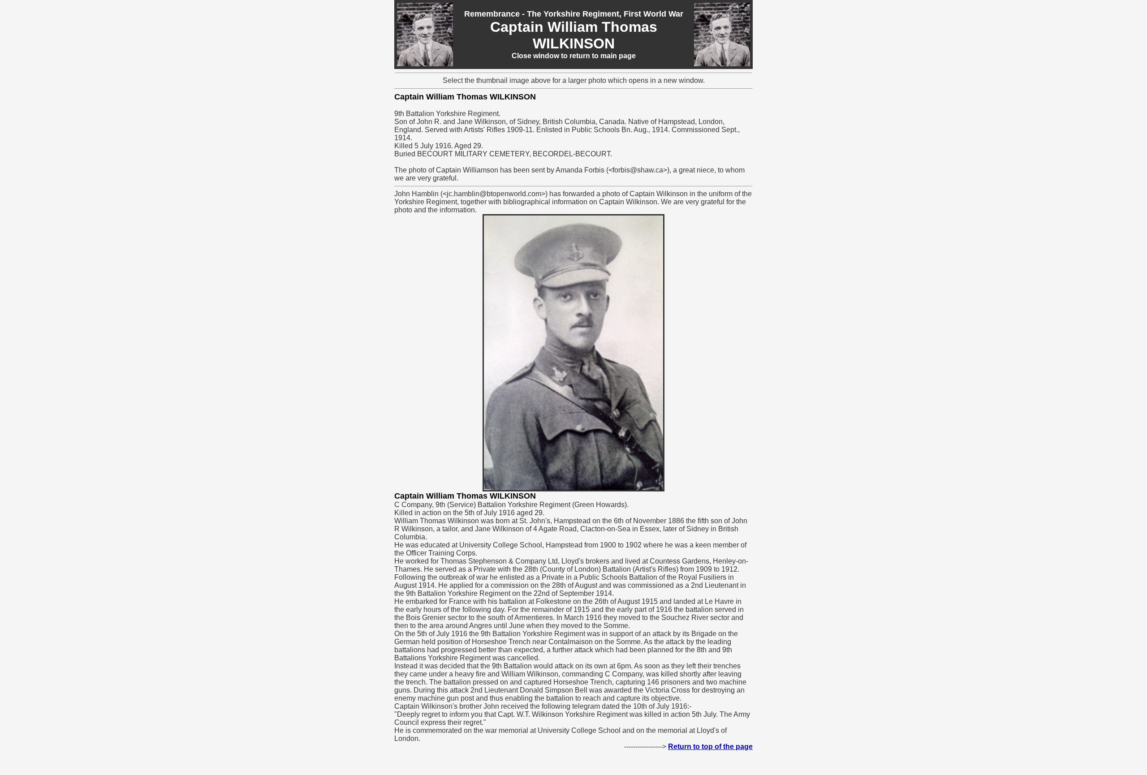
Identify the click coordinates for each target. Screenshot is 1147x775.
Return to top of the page (710, 746)
